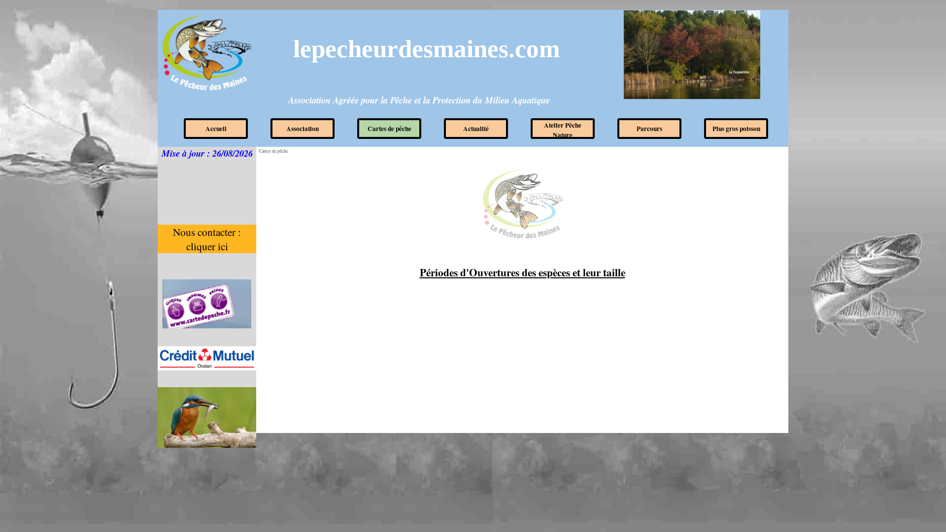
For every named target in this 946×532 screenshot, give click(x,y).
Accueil (216, 128)
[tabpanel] (522, 272)
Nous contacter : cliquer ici (208, 239)
